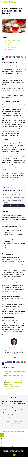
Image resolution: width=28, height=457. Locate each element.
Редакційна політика (14, 423)
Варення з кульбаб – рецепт (13, 382)
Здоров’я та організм (15, 438)
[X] (14, 57)
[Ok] (26, 452)
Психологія (4, 447)
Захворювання (5, 443)
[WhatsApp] (22, 57)
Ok (14, 455)
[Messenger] (8, 57)
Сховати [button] (10, 37)
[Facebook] (3, 57)
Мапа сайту (14, 426)
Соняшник (8, 384)
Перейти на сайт (14, 205)
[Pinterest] (5, 57)
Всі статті (14, 447)
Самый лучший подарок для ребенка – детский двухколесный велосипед (14, 378)
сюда (10, 97)
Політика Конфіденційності (14, 421)
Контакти (22, 447)
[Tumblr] (3, 59)
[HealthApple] (2, 2)
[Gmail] (19, 57)
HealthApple (10, 2)
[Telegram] (16, 57)
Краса (14, 443)
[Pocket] (24, 57)
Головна (3, 438)
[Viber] (11, 57)
